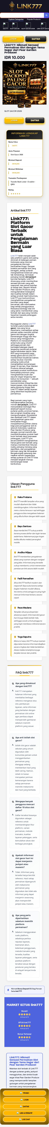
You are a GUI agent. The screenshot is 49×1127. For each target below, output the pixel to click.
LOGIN (13, 39)
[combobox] (22, 15)
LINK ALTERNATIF (26, 1112)
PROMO (26, 1092)
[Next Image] (44, 83)
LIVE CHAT (26, 1119)
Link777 (14, 256)
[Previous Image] (5, 83)
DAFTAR (36, 39)
